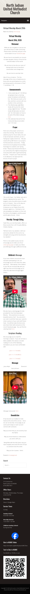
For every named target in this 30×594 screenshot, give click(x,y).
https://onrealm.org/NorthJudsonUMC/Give (15, 545)
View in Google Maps (9, 502)
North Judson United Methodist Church (15, 8)
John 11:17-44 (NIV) (15, 350)
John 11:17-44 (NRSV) (15, 354)
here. (9, 117)
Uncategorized (13, 455)
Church (6, 590)
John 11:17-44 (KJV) (15, 358)
